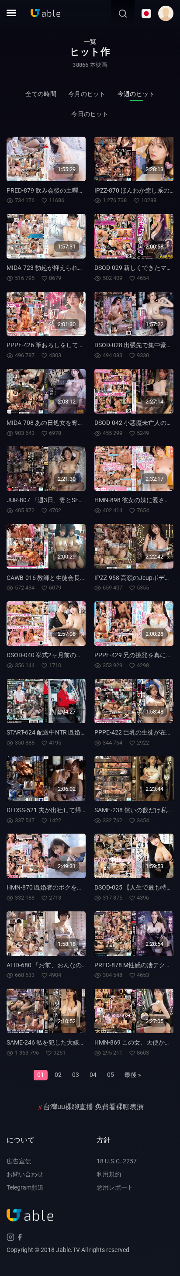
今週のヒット (136, 93)
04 (93, 1074)
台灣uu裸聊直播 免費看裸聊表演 (93, 1107)
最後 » (133, 1074)
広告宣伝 (19, 1161)
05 (110, 1074)
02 (58, 1074)
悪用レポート (115, 1187)
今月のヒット (86, 93)
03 (75, 1074)
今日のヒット (89, 113)
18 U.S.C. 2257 (117, 1161)
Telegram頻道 (25, 1187)
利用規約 (109, 1174)
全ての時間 (40, 93)
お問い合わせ (25, 1174)
